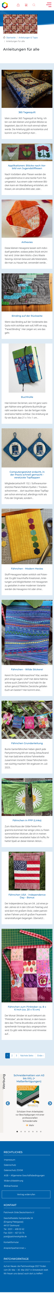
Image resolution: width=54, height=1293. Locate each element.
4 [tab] (29, 1131)
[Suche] (36, 4)
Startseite (11, 37)
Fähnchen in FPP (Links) (27, 820)
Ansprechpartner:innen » (15, 1248)
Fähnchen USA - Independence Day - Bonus (27, 896)
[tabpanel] (29, 1100)
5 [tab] (33, 1131)
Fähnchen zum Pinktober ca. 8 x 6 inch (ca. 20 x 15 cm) (27, 1008)
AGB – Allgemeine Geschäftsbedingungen (24, 1175)
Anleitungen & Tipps (28, 37)
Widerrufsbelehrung (13, 1180)
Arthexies (27, 242)
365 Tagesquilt (27, 112)
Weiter (50, 1103)
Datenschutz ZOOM (13, 1170)
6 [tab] (37, 1131)
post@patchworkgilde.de (15, 1236)
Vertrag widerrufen (26, 1194)
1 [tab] (17, 1131)
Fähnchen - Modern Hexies (27, 568)
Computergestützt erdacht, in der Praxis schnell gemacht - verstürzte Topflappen (27, 474)
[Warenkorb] (29, 4)
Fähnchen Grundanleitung (27, 743)
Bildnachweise (11, 1186)
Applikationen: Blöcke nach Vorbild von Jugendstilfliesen (27, 167)
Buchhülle (27, 397)
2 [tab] (21, 1131)
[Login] (21, 4)
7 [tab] (40, 1131)
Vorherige (8, 1103)
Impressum (9, 1159)
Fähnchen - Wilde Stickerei (27, 669)
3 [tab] (25, 1131)
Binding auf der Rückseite (27, 315)
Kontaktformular (11, 1242)
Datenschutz (10, 1165)
